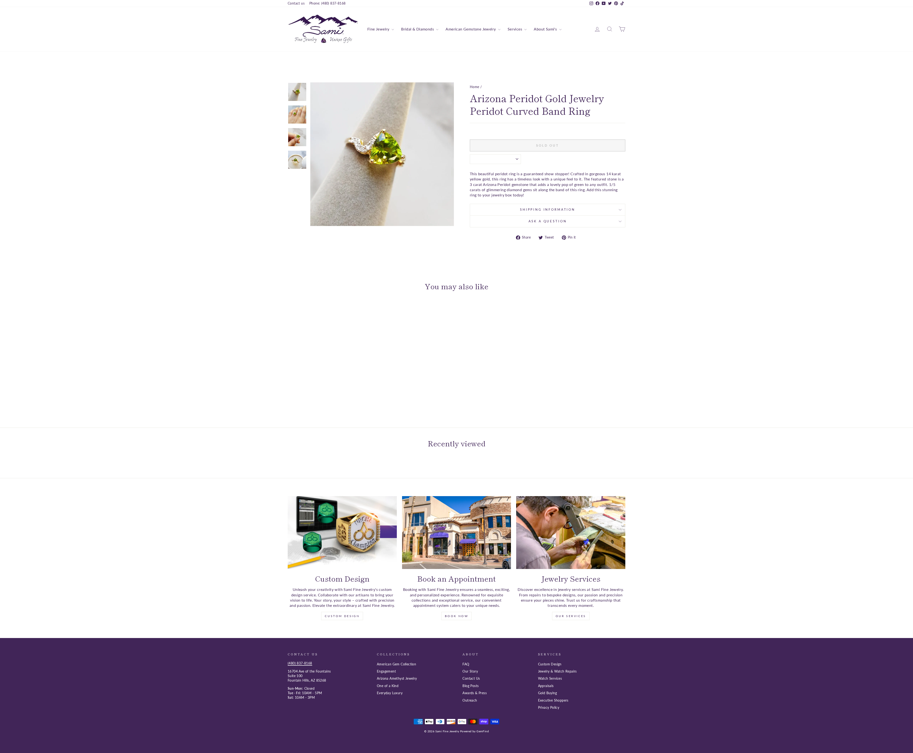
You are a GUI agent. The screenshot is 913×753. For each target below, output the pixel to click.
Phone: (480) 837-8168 (327, 3)
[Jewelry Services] (570, 532)
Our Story (470, 671)
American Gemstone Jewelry (471, 29)
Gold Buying (547, 693)
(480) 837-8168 (300, 663)
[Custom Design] (342, 532)
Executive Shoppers (553, 700)
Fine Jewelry (378, 29)
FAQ (465, 664)
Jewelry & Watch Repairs (557, 671)
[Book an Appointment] (456, 532)
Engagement (386, 671)
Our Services (571, 616)
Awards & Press (474, 693)
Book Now (456, 616)
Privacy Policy (548, 707)
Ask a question (548, 221)
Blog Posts (470, 686)
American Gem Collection (396, 664)
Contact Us (471, 678)
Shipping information (547, 209)
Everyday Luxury (390, 693)
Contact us (296, 3)
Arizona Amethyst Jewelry (397, 678)
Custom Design (342, 616)
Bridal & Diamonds (418, 29)
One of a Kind (387, 686)
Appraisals (546, 686)
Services (515, 29)
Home (474, 87)
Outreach (469, 700)
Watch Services (550, 678)
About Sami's (546, 29)
